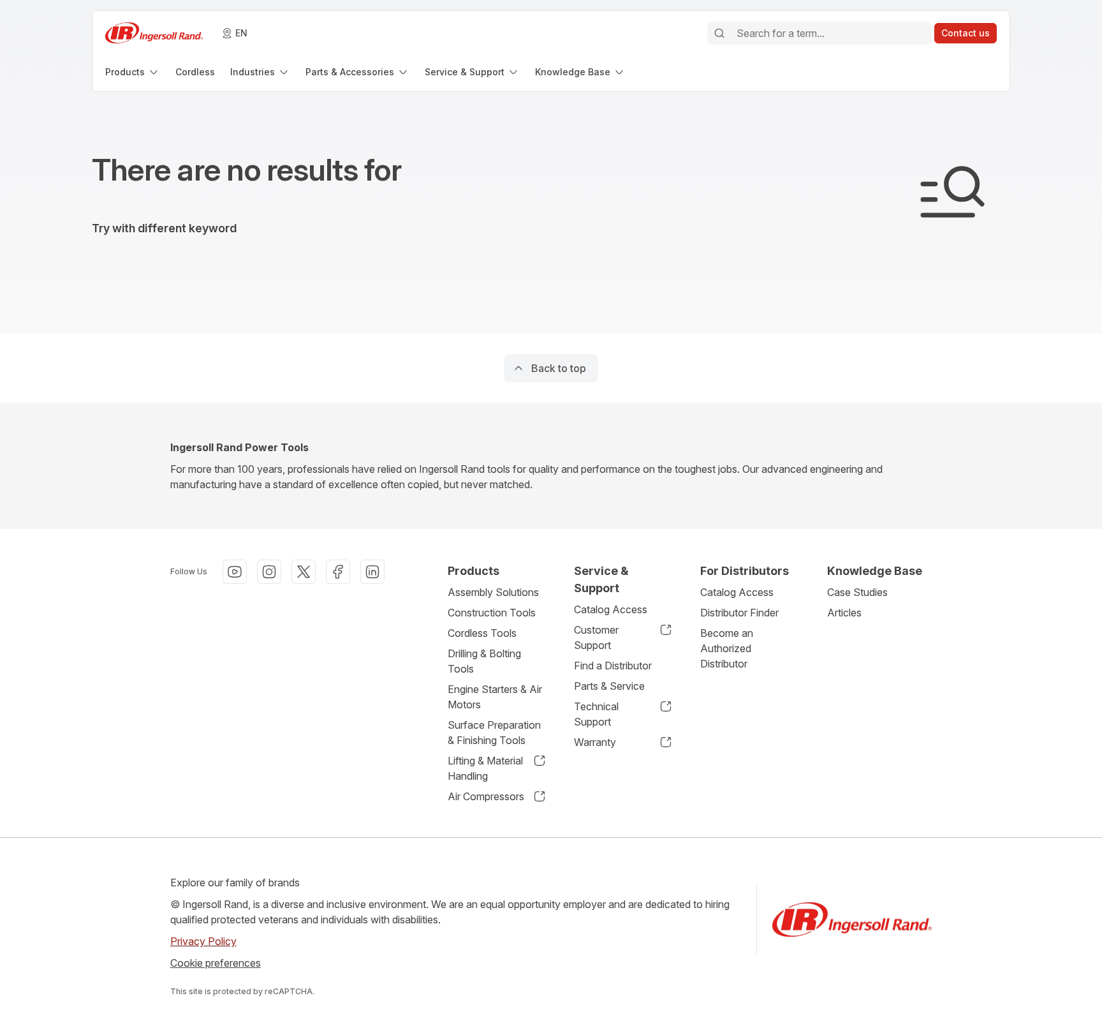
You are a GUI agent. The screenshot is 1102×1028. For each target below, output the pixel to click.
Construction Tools (492, 612)
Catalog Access (610, 609)
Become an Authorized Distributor (726, 648)
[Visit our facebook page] (338, 572)
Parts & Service (609, 686)
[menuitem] (132, 71)
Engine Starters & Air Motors (495, 697)
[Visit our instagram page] (269, 572)
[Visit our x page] (303, 572)
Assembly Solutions (493, 592)
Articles (844, 612)
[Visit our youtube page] (235, 572)
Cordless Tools (482, 633)
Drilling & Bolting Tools (484, 661)
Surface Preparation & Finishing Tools (494, 733)
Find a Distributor (613, 665)
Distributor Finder (739, 612)
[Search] (719, 33)
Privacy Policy (203, 941)
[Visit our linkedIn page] (372, 572)
